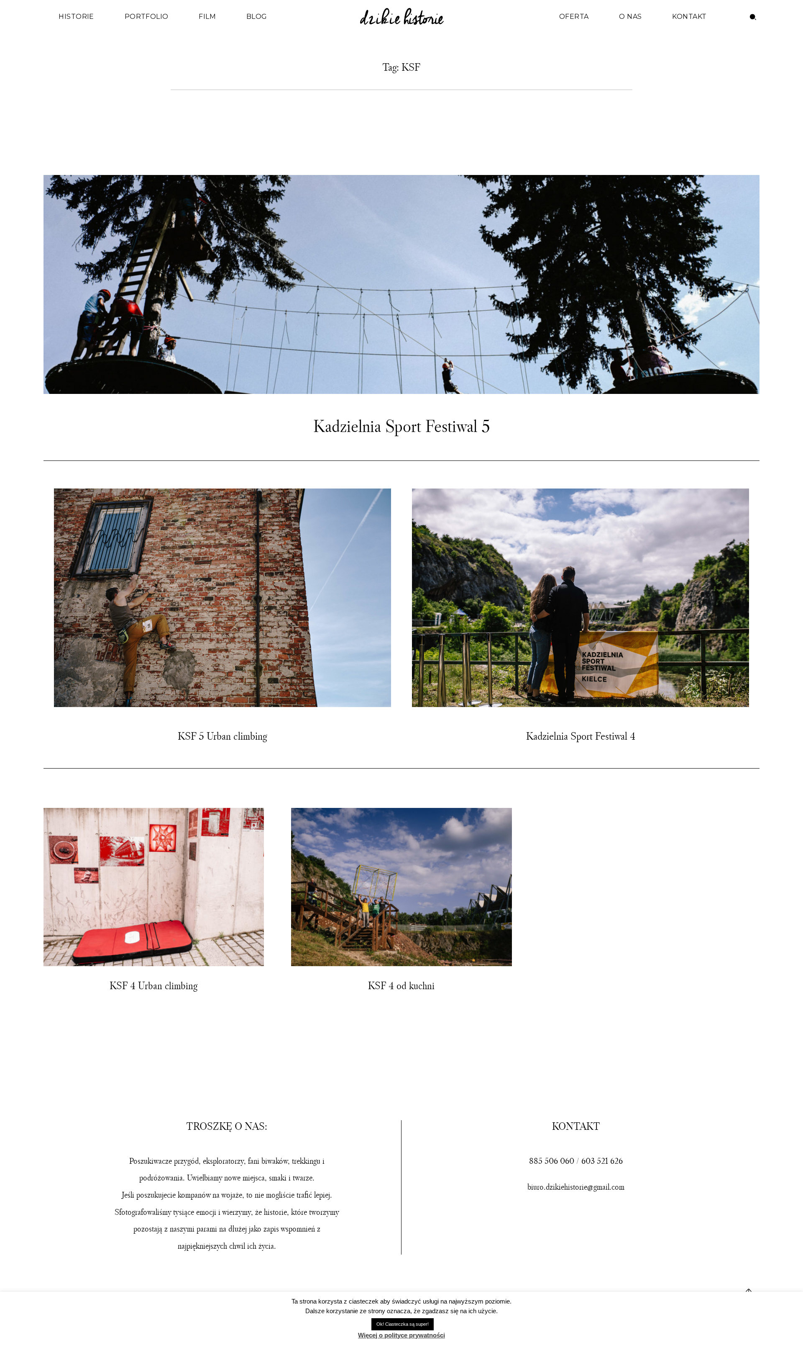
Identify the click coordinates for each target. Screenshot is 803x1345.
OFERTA (574, 17)
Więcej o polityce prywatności (401, 1335)
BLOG (256, 17)
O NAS (630, 17)
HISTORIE (76, 17)
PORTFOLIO (147, 17)
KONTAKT (689, 17)
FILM (207, 17)
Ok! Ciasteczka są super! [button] (402, 1324)
